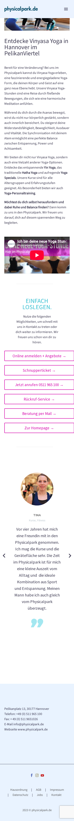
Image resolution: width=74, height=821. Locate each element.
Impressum (57, 790)
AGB (38, 790)
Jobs (40, 795)
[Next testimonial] (70, 555)
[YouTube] (42, 775)
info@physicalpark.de (28, 724)
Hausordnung (18, 790)
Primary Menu (66, 9)
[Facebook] (31, 775)
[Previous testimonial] (4, 555)
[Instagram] (37, 775)
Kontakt (56, 795)
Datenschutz (20, 795)
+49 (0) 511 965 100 (29, 714)
